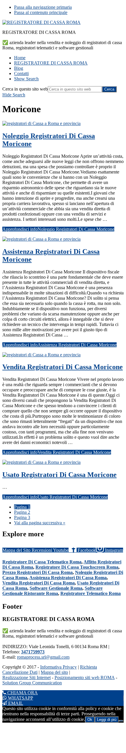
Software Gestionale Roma (56, 588)
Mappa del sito (54, 672)
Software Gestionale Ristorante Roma (52, 591)
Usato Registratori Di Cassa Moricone (59, 474)
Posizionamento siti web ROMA (85, 677)
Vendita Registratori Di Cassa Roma (38, 582)
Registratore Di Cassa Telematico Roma (41, 561)
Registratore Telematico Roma (90, 593)
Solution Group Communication (32, 682)
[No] (121, 721)
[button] (26, 78)
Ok (89, 719)
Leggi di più (106, 719)
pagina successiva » (39, 522)
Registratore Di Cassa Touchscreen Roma (76, 567)
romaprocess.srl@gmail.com (43, 657)
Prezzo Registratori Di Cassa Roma (37, 572)
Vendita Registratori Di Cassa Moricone (62, 367)
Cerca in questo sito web (25, 88)
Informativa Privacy (58, 666)
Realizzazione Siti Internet (26, 677)
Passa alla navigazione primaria (43, 7)
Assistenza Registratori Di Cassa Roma (68, 577)
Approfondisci (58, 229)
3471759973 (33, 651)
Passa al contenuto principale (40, 12)
